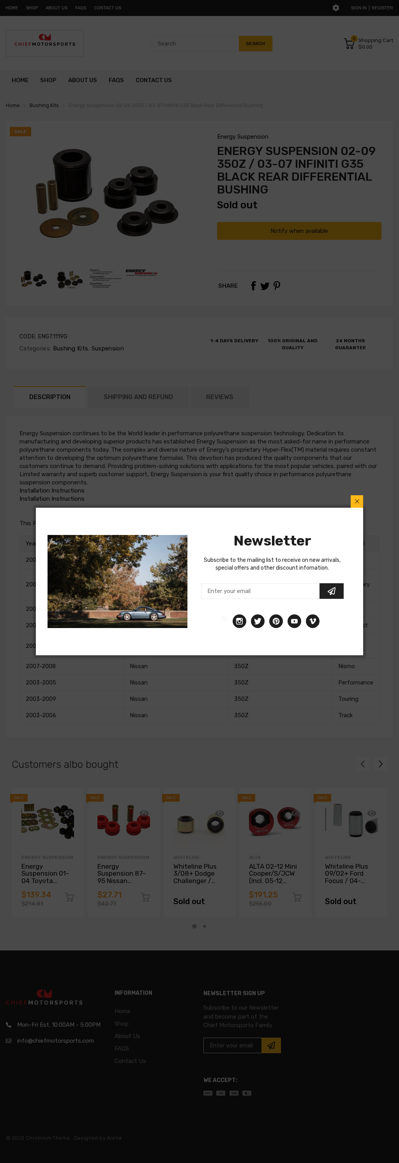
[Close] (357, 501)
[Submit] (332, 591)
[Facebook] (224, 621)
